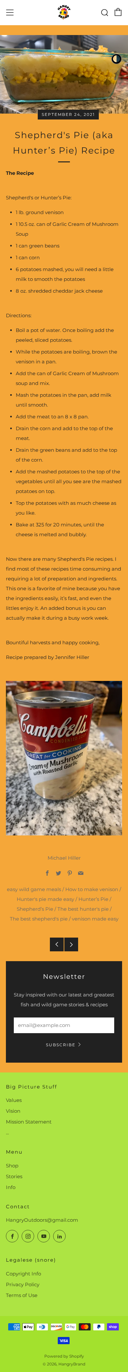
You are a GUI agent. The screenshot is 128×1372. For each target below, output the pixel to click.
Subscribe (60, 1044)
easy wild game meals (34, 889)
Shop (12, 1165)
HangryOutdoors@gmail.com (42, 1220)
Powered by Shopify (64, 1356)
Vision (13, 1111)
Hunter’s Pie (93, 899)
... (7, 1132)
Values (14, 1100)
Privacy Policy (22, 1284)
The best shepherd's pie (39, 919)
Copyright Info (23, 1274)
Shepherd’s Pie (35, 909)
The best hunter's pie (83, 909)
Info (10, 1187)
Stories (14, 1176)
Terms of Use (21, 1295)
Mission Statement (29, 1122)
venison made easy (95, 919)
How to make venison (91, 889)
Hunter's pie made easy (45, 899)
